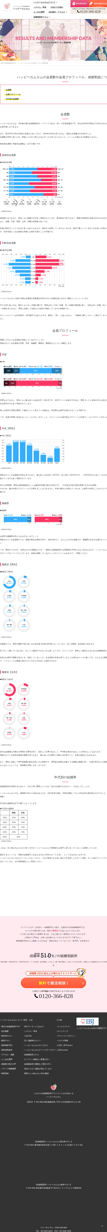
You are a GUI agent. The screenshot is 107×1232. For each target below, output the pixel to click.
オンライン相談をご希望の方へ (37, 1059)
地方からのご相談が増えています (38, 1069)
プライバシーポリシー (66, 1036)
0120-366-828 (61, 1227)
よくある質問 (39, 12)
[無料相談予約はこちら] (53, 978)
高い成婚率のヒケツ (32, 1040)
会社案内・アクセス (57, 12)
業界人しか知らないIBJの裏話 (36, 1073)
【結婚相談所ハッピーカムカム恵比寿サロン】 (53, 1141)
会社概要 (5, 1031)
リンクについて (63, 1026)
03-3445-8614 (47, 1231)
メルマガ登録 (62, 1040)
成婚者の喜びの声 (8, 1064)
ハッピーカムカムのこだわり (36, 1045)
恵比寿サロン (6, 1036)
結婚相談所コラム (41, 17)
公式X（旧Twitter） (65, 1045)
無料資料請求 (79, 3)
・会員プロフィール (12, 94)
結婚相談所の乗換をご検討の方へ (38, 1064)
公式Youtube (62, 1050)
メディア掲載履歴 (8, 1069)
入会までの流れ (56, 7)
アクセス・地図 (7, 1054)
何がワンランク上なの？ (34, 1026)
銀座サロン (5, 1040)
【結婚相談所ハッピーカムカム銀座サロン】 (53, 1184)
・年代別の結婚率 (11, 99)
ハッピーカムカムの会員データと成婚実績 (33, 63)
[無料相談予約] (98, 3)
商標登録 (5, 1073)
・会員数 (7, 90)
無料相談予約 (6, 1045)
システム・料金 (40, 7)
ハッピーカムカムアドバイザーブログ (39, 1050)
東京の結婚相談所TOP (8, 63)
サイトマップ (62, 1031)
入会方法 (28, 1036)
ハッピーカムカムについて (44, 2)
